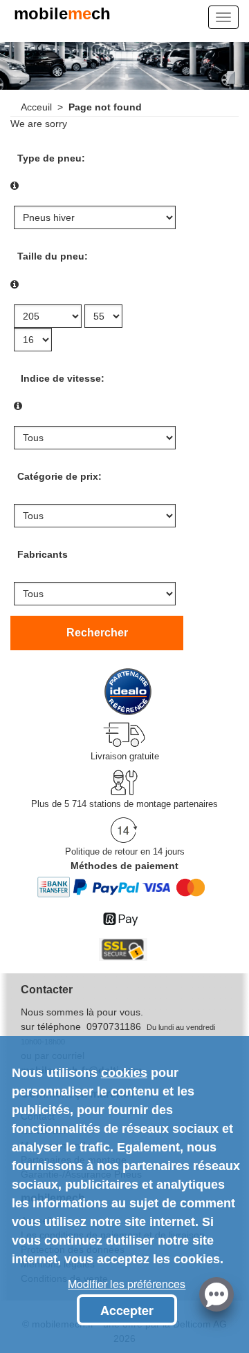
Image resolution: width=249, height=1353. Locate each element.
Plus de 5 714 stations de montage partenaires (124, 804)
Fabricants (42, 554)
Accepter (127, 1310)
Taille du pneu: (52, 256)
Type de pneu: (51, 158)
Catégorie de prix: (59, 476)
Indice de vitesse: (62, 378)
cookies (124, 1073)
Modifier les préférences (126, 1284)
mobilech (62, 15)
